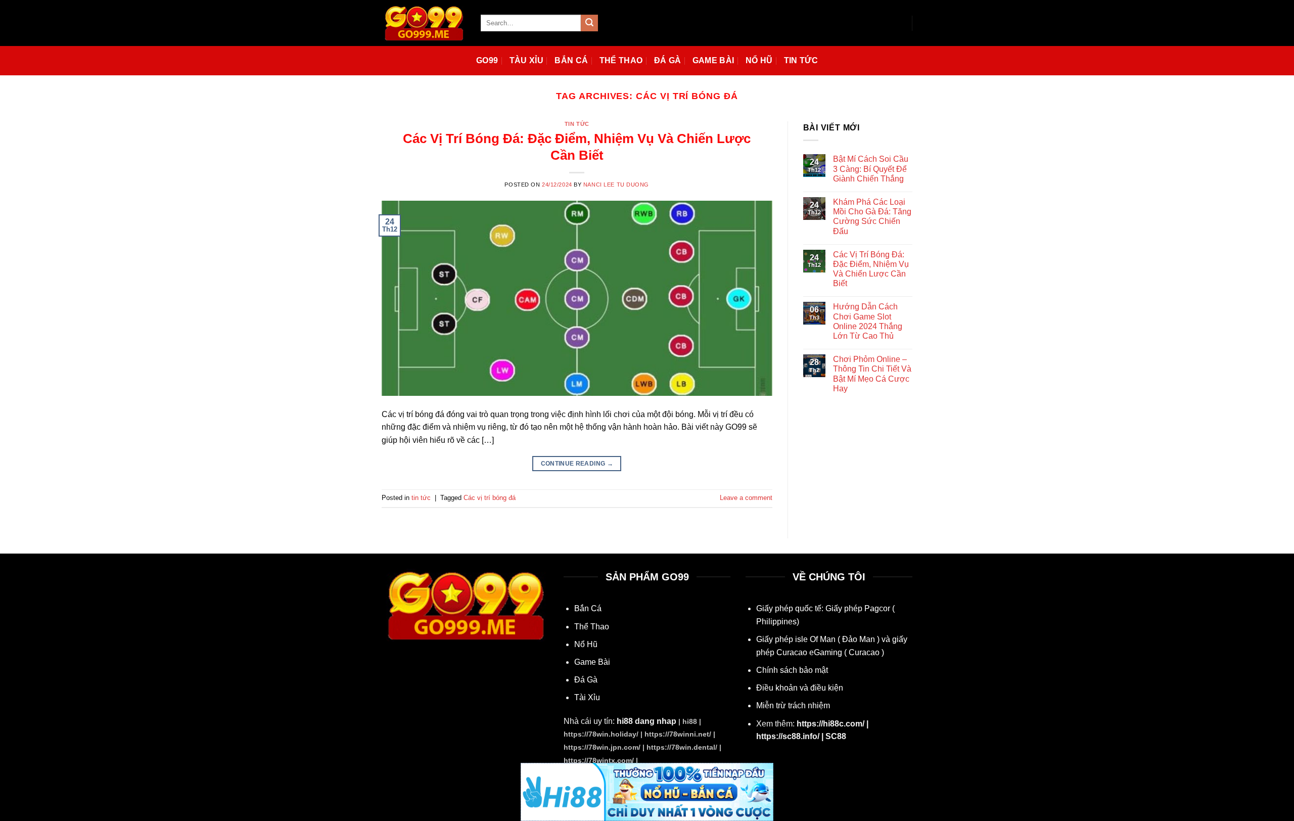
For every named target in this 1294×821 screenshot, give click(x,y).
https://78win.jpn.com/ (602, 747)
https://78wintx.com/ (599, 760)
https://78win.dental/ (681, 747)
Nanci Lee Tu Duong (616, 184)
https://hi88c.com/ (830, 723)
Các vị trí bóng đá (490, 497)
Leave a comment (746, 497)
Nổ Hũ (759, 60)
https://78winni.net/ (677, 734)
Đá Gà (667, 60)
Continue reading (577, 463)
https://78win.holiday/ (601, 734)
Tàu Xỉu (526, 60)
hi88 (689, 721)
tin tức (577, 124)
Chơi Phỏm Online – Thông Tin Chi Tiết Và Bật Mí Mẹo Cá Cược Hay (872, 374)
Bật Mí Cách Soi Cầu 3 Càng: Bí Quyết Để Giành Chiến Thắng (870, 169)
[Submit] (589, 23)
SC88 (835, 736)
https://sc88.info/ (787, 736)
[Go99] (424, 23)
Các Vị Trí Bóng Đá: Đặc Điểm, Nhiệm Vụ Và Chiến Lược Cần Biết (871, 269)
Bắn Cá (571, 60)
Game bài (713, 60)
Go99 (487, 60)
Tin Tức (801, 60)
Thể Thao (621, 60)
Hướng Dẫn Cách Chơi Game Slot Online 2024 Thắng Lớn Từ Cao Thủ (867, 321)
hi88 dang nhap (646, 721)
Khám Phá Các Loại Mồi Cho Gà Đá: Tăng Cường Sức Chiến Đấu (872, 217)
